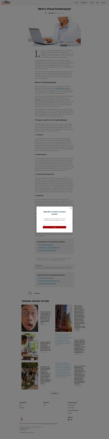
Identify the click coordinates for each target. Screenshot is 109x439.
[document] (54, 219)
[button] (70, 208)
